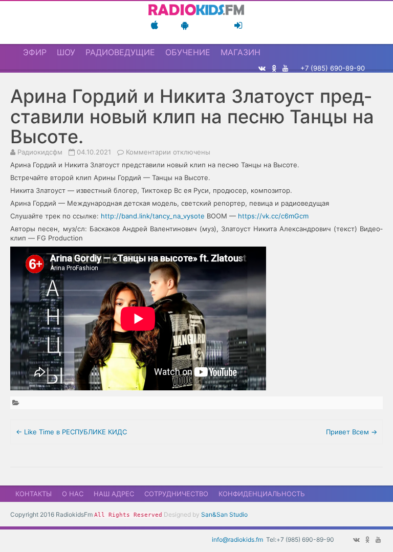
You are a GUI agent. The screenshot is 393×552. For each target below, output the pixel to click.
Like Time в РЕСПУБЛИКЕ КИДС (71, 432)
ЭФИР (35, 52)
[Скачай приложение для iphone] (154, 25)
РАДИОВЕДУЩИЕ (120, 52)
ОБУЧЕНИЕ (187, 52)
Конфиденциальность (262, 494)
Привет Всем (351, 432)
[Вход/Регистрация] (238, 25)
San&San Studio (224, 514)
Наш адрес (114, 494)
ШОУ (66, 52)
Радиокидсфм (39, 152)
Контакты (33, 494)
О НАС (72, 494)
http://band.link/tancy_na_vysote (153, 216)
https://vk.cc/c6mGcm (273, 216)
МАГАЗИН (240, 52)
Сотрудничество (176, 494)
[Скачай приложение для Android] (184, 25)
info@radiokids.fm (237, 539)
